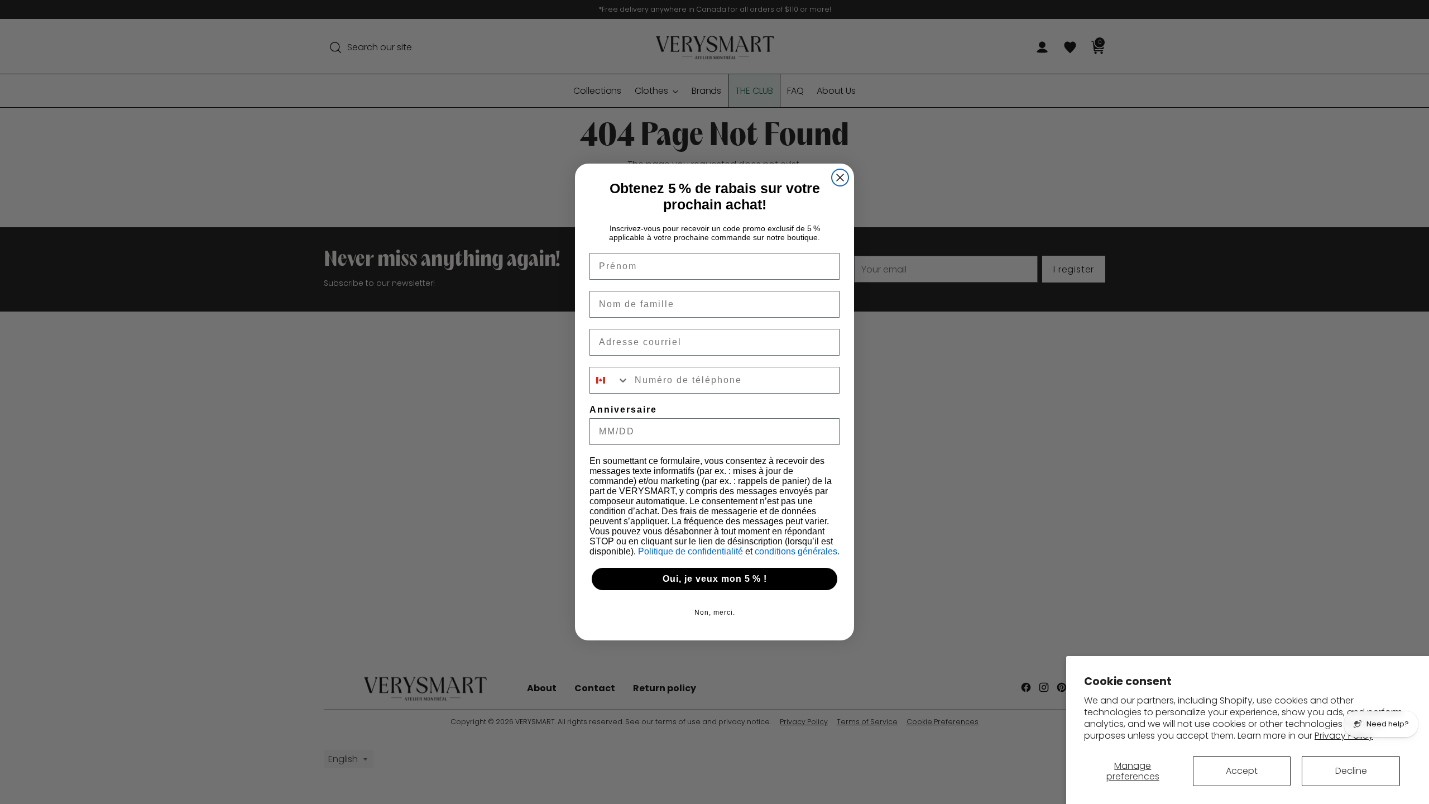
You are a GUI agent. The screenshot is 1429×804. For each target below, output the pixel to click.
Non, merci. (714, 612)
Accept (1242, 770)
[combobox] (609, 380)
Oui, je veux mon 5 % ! (715, 578)
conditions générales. (797, 551)
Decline (1351, 770)
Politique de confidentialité (691, 551)
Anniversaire (623, 409)
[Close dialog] (840, 177)
